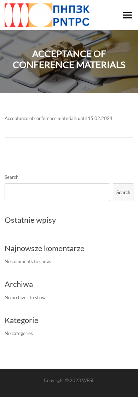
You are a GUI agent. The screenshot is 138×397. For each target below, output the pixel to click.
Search (11, 177)
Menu (127, 15)
